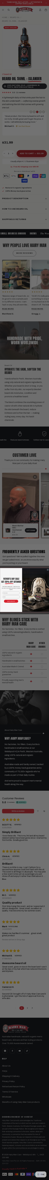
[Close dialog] (47, 570)
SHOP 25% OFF (11, 601)
